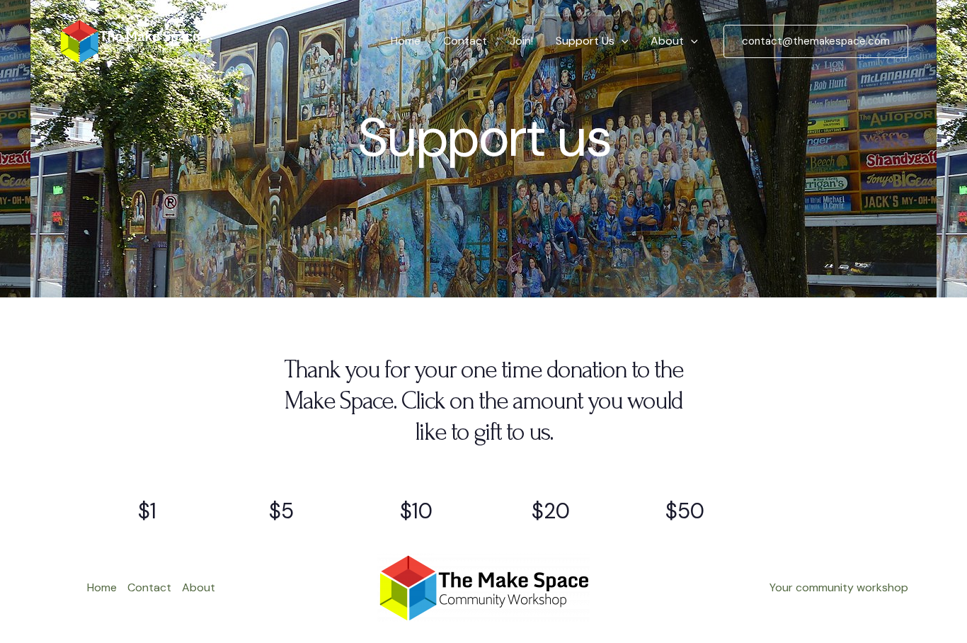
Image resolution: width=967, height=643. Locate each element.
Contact (465, 40)
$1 (147, 511)
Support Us (585, 40)
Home (405, 40)
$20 (551, 511)
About (667, 40)
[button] (621, 41)
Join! (521, 40)
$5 (281, 511)
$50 (684, 511)
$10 (416, 511)
